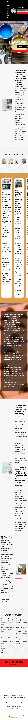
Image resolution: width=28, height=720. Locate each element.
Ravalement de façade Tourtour (4, 629)
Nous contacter (19, 51)
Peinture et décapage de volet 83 (14, 706)
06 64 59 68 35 (8, 15)
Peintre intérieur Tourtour (25, 620)
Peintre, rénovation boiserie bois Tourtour (3, 650)
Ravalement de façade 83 (18, 695)
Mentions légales (21, 715)
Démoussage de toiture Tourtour (11, 639)
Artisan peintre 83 (6, 699)
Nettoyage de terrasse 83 (14, 708)
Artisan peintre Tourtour (25, 639)
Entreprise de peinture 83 (14, 704)
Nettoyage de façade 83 (19, 697)
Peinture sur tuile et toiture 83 (19, 699)
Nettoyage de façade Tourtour (18, 620)
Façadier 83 (7, 695)
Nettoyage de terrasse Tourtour (11, 629)
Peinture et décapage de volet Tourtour (18, 631)
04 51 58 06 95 (8, 5)
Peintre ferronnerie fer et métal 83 (14, 702)
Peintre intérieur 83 (7, 697)
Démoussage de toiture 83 (14, 701)
